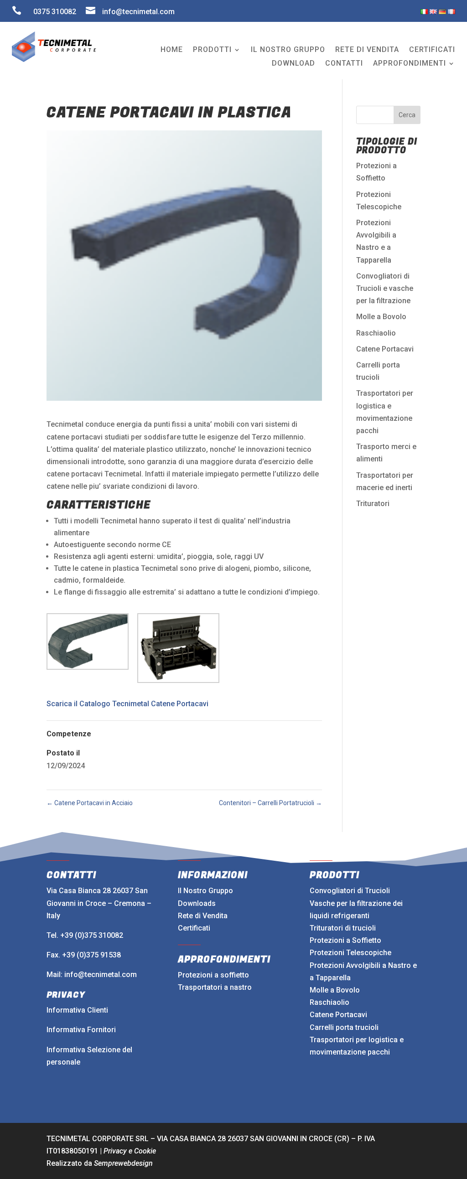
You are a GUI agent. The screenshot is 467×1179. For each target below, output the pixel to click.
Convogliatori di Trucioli (350, 890)
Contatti (344, 63)
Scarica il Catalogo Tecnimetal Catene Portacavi (127, 703)
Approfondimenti (409, 63)
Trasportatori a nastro (215, 987)
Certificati (432, 50)
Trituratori (372, 503)
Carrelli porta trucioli (344, 1027)
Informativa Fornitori (81, 1029)
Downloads (197, 903)
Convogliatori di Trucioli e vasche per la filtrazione (384, 288)
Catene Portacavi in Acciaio (90, 803)
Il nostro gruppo (288, 50)
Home (172, 50)
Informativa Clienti (77, 1010)
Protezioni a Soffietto (345, 940)
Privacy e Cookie (130, 1151)
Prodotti (212, 50)
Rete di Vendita (203, 915)
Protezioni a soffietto (213, 975)
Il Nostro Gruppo (205, 890)
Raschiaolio (376, 333)
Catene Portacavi (385, 349)
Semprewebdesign (123, 1163)
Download (293, 63)
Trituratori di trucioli (343, 928)
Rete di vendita (367, 50)
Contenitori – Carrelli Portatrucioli (270, 803)
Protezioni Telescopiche (350, 952)
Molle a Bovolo (381, 316)
